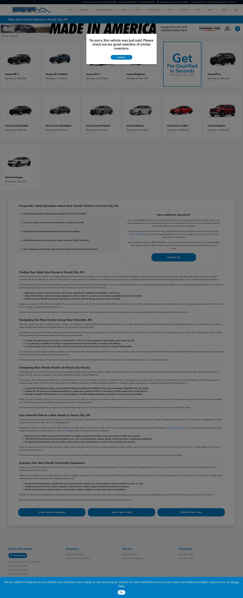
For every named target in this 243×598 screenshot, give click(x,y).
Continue (121, 57)
